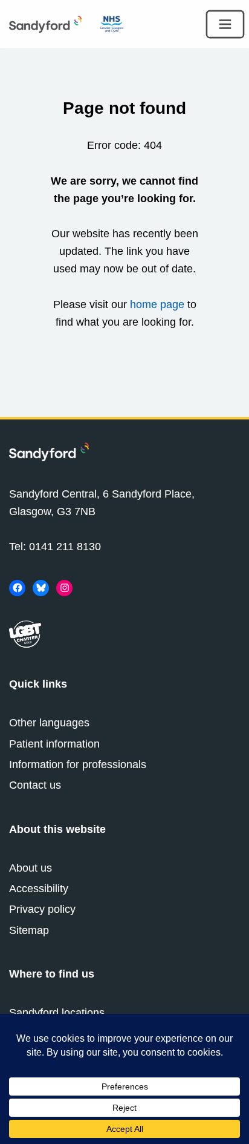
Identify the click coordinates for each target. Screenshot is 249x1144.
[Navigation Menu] (225, 24)
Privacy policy (42, 909)
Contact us (35, 785)
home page (157, 304)
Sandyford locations (57, 1013)
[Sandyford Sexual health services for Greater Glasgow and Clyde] (45, 24)
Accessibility (38, 889)
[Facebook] (17, 588)
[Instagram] (64, 588)
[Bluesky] (41, 588)
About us (30, 868)
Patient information (54, 744)
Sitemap (29, 930)
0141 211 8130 (65, 547)
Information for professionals (77, 764)
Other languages (49, 723)
